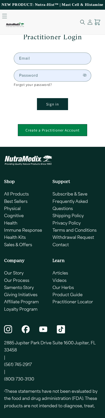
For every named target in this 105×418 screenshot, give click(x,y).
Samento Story (19, 287)
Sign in (52, 104)
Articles (60, 273)
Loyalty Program (20, 309)
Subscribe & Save (69, 194)
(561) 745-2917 (18, 364)
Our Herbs (63, 287)
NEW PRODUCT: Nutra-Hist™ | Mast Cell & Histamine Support (52, 8)
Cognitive (14, 215)
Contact (60, 244)
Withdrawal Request (73, 237)
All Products (16, 194)
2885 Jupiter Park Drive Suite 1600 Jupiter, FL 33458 (49, 346)
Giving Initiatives (20, 294)
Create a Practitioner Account (52, 130)
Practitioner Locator (72, 301)
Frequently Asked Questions (70, 204)
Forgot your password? (33, 84)
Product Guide (67, 294)
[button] (4, 16)
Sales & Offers (18, 244)
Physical (12, 208)
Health (10, 223)
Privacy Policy (66, 223)
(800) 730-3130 (19, 379)
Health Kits (15, 237)
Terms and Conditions (74, 230)
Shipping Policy (68, 215)
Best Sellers (16, 201)
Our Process (16, 280)
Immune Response (23, 230)
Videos (59, 280)
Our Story (14, 273)
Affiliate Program (21, 301)
